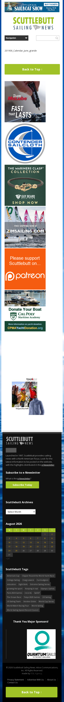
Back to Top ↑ (32, 69)
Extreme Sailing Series (40, 584)
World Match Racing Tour (18, 605)
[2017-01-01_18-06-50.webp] (31, 644)
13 (31, 542)
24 (9, 551)
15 (45, 542)
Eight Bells (23, 584)
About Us (51, 679)
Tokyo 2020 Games (32, 597)
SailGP (37, 593)
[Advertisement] (25, 352)
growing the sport (14, 588)
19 (24, 547)
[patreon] (25, 288)
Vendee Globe (29, 601)
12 (24, 542)
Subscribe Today (22, 484)
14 (38, 542)
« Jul (8, 558)
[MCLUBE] (25, 121)
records (28, 593)
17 (9, 547)
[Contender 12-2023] (25, 163)
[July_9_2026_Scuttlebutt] (25, 330)
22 (45, 547)
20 (31, 547)
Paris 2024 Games (14, 593)
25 (16, 551)
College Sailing (13, 580)
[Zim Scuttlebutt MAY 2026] (25, 247)
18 (16, 547)
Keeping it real (31, 588)
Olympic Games (47, 588)
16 (52, 542)
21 (38, 547)
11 (16, 542)
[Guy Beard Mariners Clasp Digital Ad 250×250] (25, 205)
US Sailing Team (14, 601)
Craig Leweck (28, 580)
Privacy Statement (15, 679)
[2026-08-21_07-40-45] (32, 11)
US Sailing (47, 597)
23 (52, 547)
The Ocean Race (14, 597)
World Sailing (37, 605)
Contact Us (12, 682)
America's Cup (13, 575)
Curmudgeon (42, 580)
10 (9, 542)
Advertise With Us (35, 679)
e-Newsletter (48, 464)
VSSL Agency (36, 673)
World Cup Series (46, 601)
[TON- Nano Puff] (25, 414)
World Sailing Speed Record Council (22, 610)
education (11, 584)
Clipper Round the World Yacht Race (38, 575)
